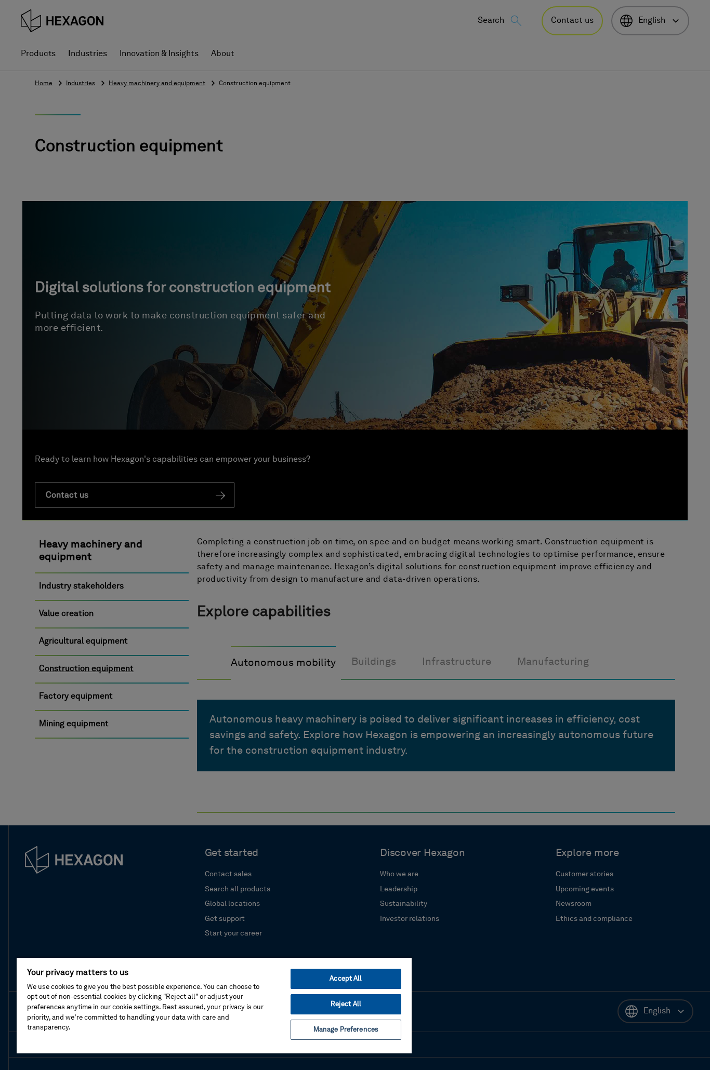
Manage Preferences (345, 1029)
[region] (214, 1005)
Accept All (346, 978)
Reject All (346, 1004)
